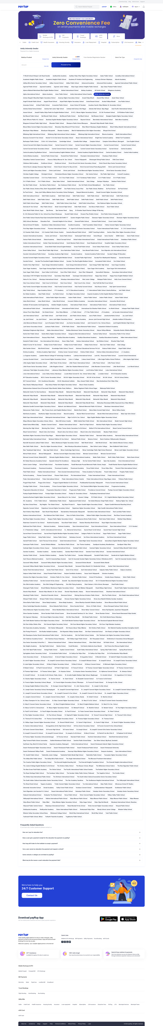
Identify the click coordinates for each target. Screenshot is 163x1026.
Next (136, 24)
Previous (26, 24)
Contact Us (31, 895)
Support (142, 1)
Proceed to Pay (66, 65)
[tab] (46, 36)
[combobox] (88, 6)
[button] (81, 832)
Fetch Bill (46, 66)
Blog (130, 1)
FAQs (51, 1023)
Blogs (38, 1023)
